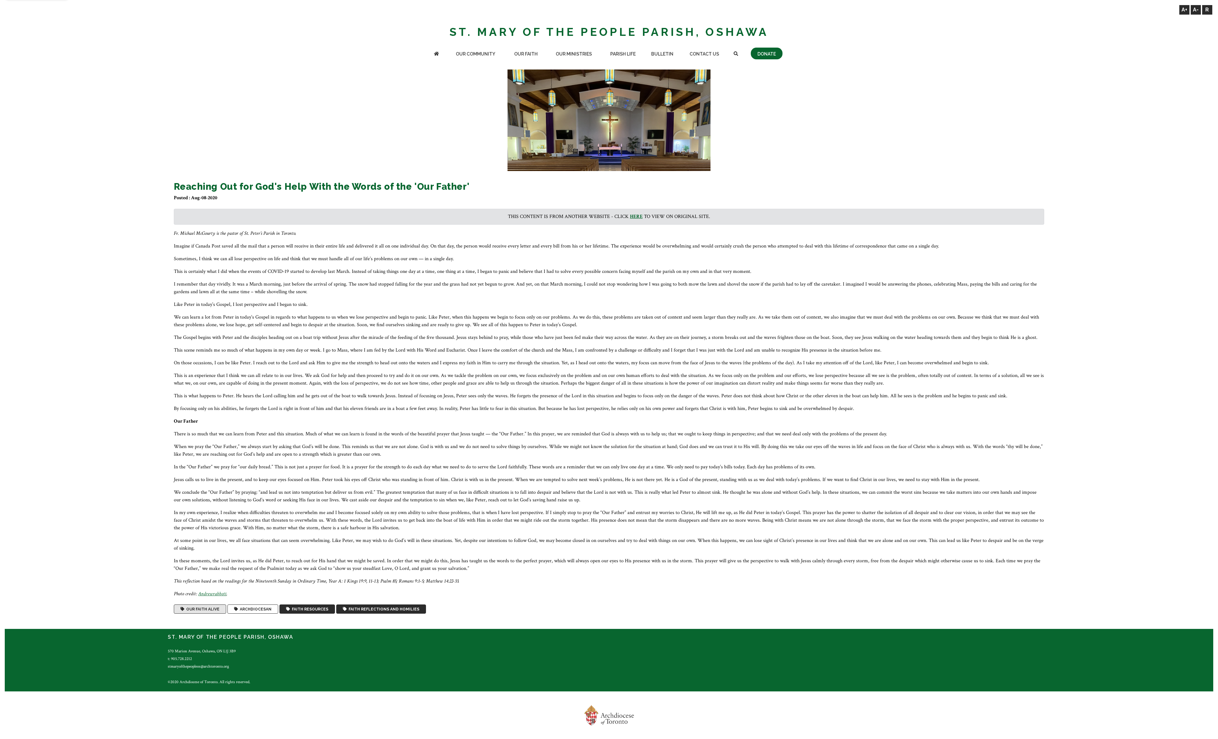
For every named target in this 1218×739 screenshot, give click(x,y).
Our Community (475, 53)
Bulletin (662, 53)
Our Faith (526, 53)
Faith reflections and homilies (383, 609)
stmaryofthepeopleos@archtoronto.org (198, 666)
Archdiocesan (255, 609)
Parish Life (623, 53)
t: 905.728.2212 (180, 658)
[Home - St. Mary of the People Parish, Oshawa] (436, 54)
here (636, 216)
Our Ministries (574, 53)
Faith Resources (309, 609)
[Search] (735, 54)
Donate (766, 53)
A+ (1184, 10)
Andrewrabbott (212, 594)
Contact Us (704, 53)
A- (1196, 10)
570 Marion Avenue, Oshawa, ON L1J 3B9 (202, 651)
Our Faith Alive (201, 609)
